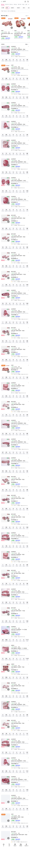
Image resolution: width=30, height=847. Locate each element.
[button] (2, 8)
